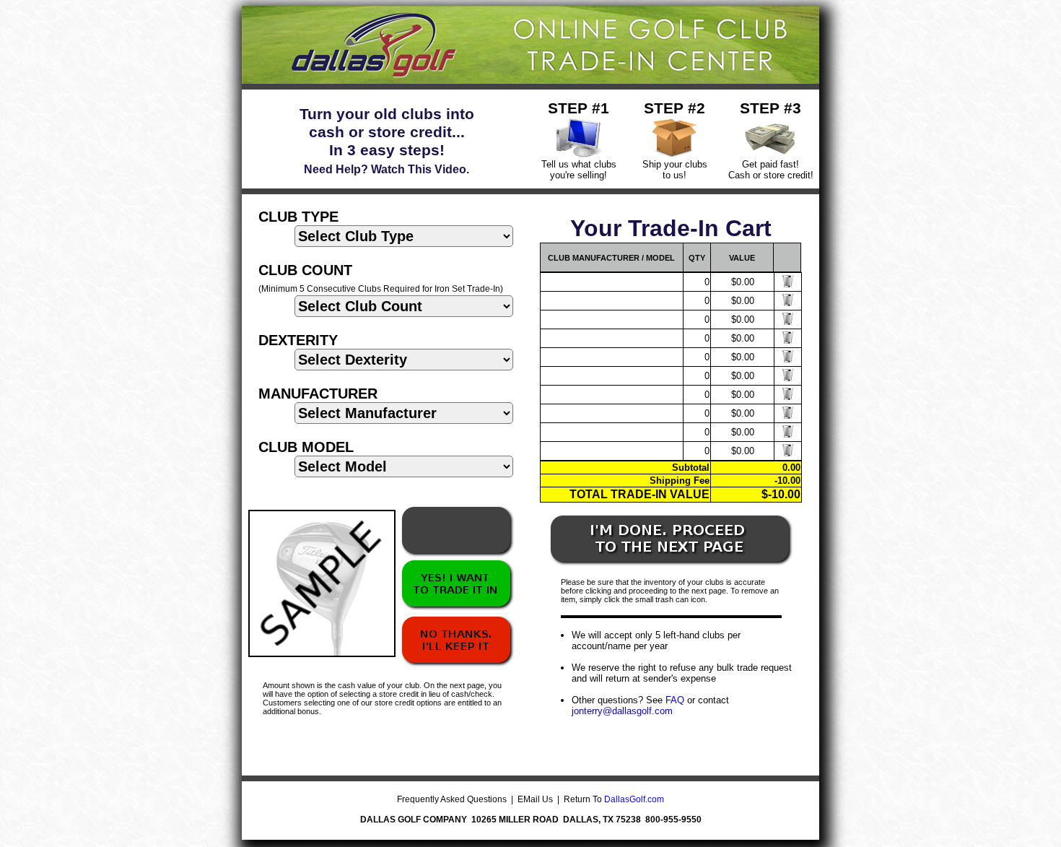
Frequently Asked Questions (452, 799)
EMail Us (535, 799)
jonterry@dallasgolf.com (622, 710)
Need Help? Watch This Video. (386, 169)
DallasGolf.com (634, 799)
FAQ (674, 700)
